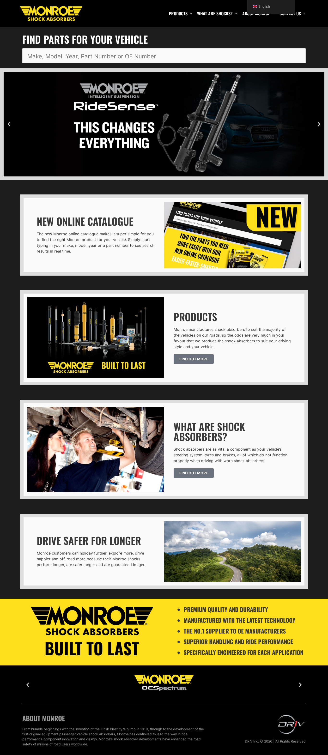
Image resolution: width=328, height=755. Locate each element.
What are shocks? (215, 13)
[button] (9, 124)
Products (178, 13)
